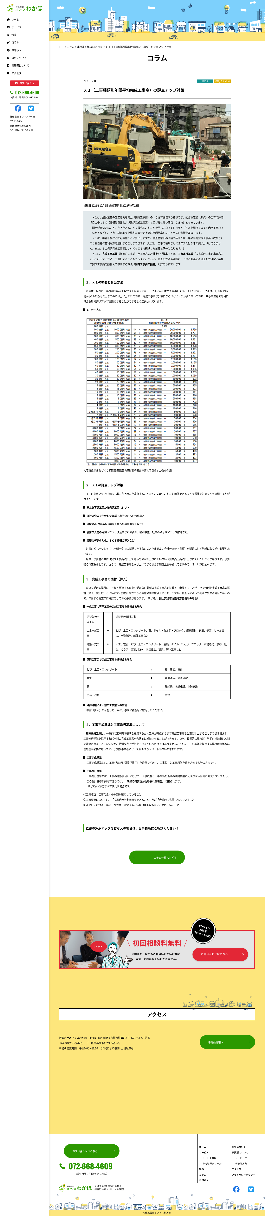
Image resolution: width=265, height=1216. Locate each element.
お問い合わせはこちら (85, 1151)
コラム (15, 42)
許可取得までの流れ (213, 1163)
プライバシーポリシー (243, 1174)
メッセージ (241, 1158)
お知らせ (16, 50)
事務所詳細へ (215, 1042)
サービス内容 (210, 1158)
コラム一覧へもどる (165, 857)
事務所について (240, 1152)
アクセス (16, 73)
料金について (19, 58)
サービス (204, 1152)
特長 (13, 35)
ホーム (15, 19)
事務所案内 (241, 1163)
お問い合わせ (27, 83)
